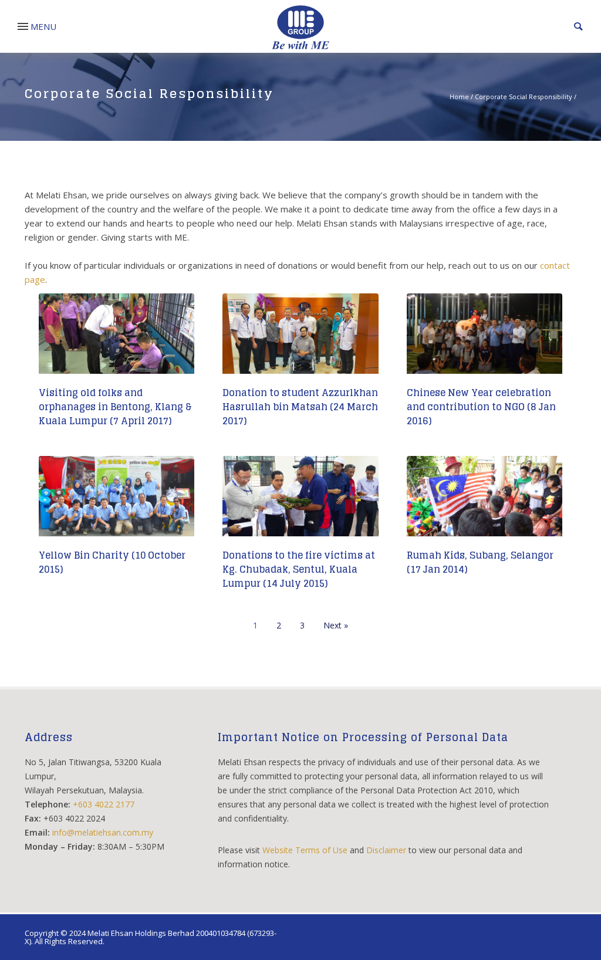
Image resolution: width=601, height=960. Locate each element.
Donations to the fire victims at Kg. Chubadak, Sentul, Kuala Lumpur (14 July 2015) (298, 569)
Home (459, 96)
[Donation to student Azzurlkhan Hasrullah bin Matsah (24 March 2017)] (300, 338)
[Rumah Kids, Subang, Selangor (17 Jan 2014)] (484, 501)
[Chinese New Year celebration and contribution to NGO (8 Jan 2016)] (484, 338)
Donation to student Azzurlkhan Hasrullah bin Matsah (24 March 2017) (300, 406)
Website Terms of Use (304, 850)
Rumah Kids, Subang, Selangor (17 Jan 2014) (480, 562)
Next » (335, 625)
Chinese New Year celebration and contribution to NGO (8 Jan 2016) (481, 406)
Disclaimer (386, 850)
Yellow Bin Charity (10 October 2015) (112, 562)
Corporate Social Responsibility (523, 96)
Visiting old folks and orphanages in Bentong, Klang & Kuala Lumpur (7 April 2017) (115, 406)
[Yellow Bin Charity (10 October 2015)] (116, 501)
